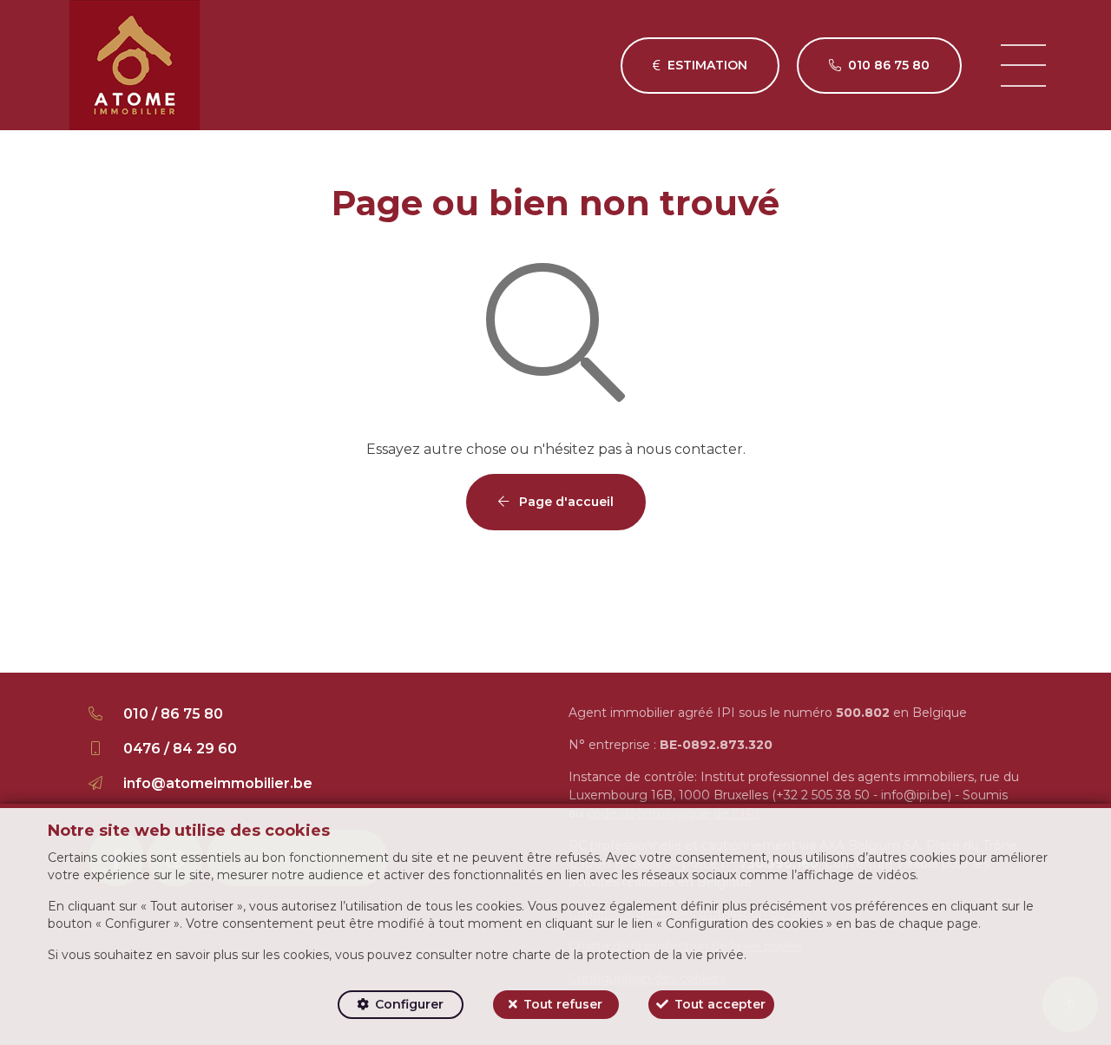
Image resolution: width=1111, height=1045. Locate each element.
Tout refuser (562, 1004)
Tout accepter (720, 1004)
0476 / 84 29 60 (180, 748)
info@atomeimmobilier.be (217, 783)
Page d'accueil (565, 501)
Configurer (409, 1004)
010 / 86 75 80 (173, 714)
